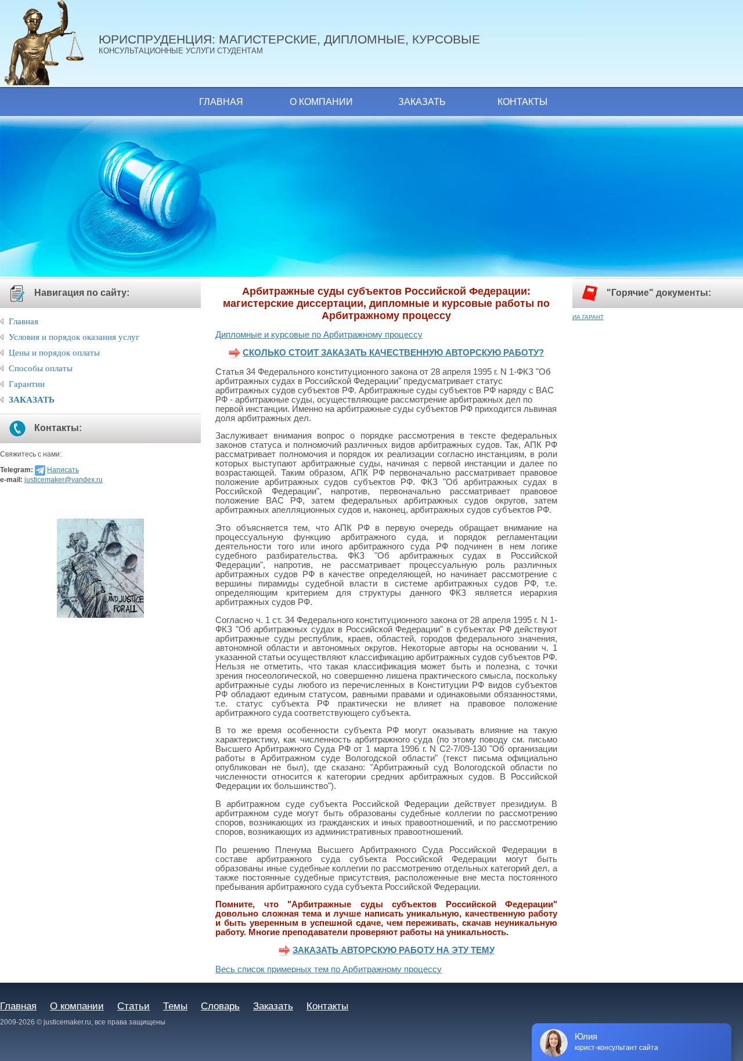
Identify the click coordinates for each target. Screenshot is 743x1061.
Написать (63, 470)
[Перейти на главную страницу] (49, 43)
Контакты (522, 102)
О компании (321, 102)
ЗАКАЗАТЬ (32, 399)
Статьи (133, 1006)
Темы (175, 1006)
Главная (221, 102)
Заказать (422, 102)
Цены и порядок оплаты (54, 352)
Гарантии (27, 384)
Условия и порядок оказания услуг (74, 337)
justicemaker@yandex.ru (63, 480)
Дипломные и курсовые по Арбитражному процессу (319, 334)
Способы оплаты (41, 368)
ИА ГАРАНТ (588, 317)
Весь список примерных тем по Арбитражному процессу (328, 969)
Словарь (220, 1006)
